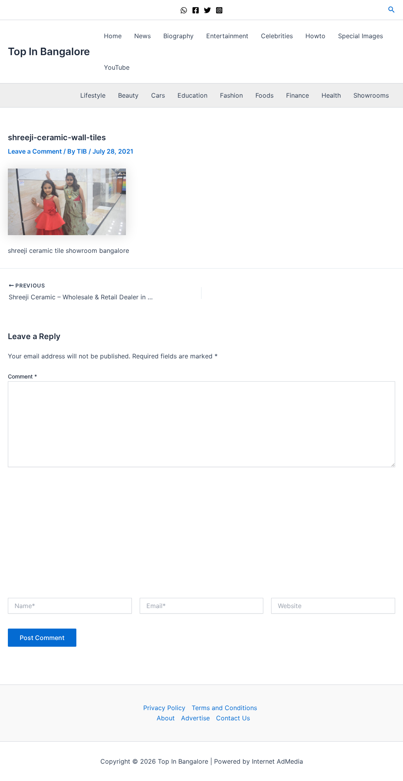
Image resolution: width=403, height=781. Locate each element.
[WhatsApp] (183, 10)
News (142, 36)
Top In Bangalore (49, 51)
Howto (315, 36)
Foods (264, 95)
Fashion (231, 95)
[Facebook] (195, 10)
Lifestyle (92, 95)
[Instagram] (219, 10)
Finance (297, 95)
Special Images (360, 36)
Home (113, 36)
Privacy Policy (164, 708)
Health (331, 95)
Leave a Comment (35, 151)
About (166, 718)
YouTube (116, 67)
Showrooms (371, 95)
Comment (22, 376)
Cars (158, 95)
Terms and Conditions (224, 708)
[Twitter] (207, 10)
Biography (178, 36)
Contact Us (233, 718)
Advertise (195, 718)
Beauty (128, 95)
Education (192, 95)
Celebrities (277, 36)
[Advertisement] (201, 530)
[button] (391, 10)
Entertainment (227, 36)
